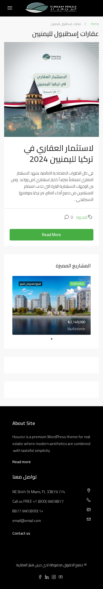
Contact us (21, 533)
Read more (21, 461)
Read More (51, 235)
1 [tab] (49, 339)
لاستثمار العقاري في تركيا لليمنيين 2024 (58, 153)
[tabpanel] (51, 305)
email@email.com (26, 520)
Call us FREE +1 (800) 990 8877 (38, 501)
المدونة (81, 217)
